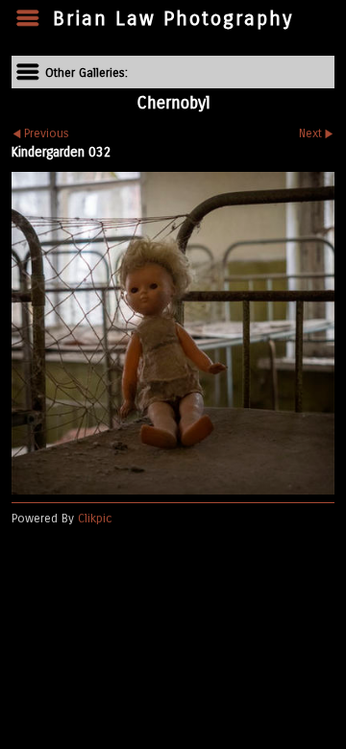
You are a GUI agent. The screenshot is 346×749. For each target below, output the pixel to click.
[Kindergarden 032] (173, 333)
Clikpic (95, 518)
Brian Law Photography (173, 19)
